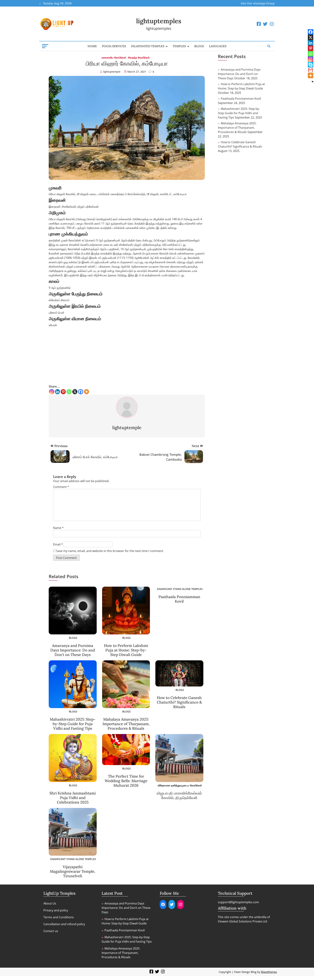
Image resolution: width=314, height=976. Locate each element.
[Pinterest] (63, 391)
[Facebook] (80, 391)
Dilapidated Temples (147, 46)
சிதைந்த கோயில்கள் (139, 57)
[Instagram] (51, 391)
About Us (49, 903)
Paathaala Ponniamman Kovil (179, 599)
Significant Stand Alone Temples (180, 589)
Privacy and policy (55, 910)
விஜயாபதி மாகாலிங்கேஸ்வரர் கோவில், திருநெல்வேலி (179, 795)
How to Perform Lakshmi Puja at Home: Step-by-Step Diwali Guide (126, 650)
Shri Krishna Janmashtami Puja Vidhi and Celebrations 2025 (72, 798)
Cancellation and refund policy (64, 924)
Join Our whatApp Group (258, 3)
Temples (179, 46)
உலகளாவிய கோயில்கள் (114, 57)
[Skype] (310, 64)
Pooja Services (114, 46)
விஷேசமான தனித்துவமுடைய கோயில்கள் (180, 785)
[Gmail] (310, 70)
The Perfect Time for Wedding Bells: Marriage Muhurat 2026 (126, 781)
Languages (217, 46)
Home (92, 46)
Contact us (50, 931)
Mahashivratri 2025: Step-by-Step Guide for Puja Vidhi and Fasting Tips (72, 724)
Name (58, 528)
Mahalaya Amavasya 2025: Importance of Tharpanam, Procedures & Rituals (126, 724)
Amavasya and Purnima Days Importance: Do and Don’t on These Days (72, 650)
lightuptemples (158, 21)
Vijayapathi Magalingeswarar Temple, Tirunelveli (72, 871)
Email (58, 544)
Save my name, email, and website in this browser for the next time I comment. (110, 551)
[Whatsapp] (69, 391)
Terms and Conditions (58, 917)
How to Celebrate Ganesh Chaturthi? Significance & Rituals (179, 702)
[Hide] (312, 81)
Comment (61, 487)
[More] (86, 391)
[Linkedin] (57, 391)
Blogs (199, 46)
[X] (74, 391)
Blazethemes (269, 972)
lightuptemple (111, 71)
